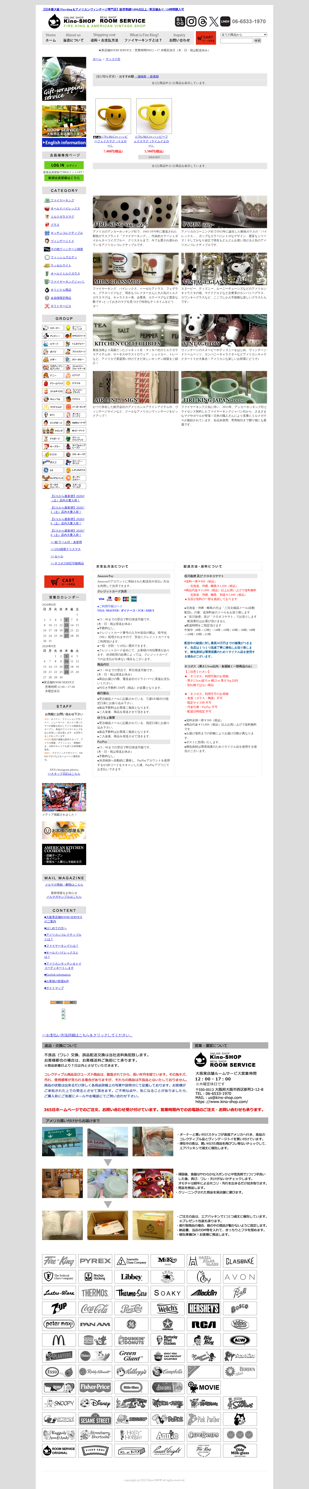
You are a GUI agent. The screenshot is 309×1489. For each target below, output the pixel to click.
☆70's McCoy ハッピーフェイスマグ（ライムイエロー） (151, 141)
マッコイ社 (113, 59)
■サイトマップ (54, 988)
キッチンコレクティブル (67, 233)
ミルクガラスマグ (62, 216)
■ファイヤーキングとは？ (61, 945)
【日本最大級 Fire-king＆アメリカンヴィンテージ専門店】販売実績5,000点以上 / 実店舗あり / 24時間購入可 (113, 9)
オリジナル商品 (61, 289)
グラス (55, 224)
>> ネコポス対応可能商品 (67, 563)
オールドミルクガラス (65, 273)
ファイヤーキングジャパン (68, 281)
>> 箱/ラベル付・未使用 (66, 542)
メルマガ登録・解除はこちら (64, 884)
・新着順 (153, 76)
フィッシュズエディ (64, 257)
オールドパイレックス (65, 208)
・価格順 (140, 76)
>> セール (57, 556)
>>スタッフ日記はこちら (64, 773)
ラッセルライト (61, 265)
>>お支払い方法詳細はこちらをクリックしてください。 (87, 1035)
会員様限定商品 (61, 298)
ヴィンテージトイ (62, 241)
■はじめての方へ (55, 928)
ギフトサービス (61, 306)
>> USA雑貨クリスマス (66, 549)
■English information (57, 974)
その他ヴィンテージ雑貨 (67, 249)
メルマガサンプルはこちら (64, 896)
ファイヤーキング (62, 200)
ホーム (97, 59)
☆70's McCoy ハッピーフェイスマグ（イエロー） (111, 141)
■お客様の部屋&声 (56, 981)
